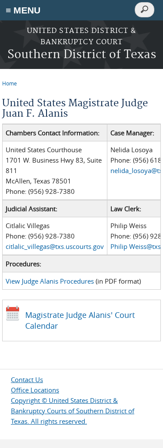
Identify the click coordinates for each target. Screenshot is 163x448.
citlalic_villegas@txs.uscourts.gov (55, 246)
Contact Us (27, 379)
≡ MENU (23, 10)
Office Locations (35, 390)
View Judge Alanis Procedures (50, 281)
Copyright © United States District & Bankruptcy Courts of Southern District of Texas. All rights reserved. (72, 410)
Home (9, 83)
